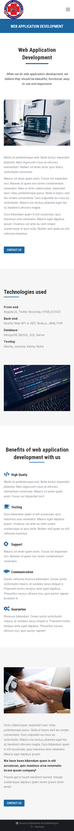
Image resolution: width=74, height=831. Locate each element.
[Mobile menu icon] (68, 9)
